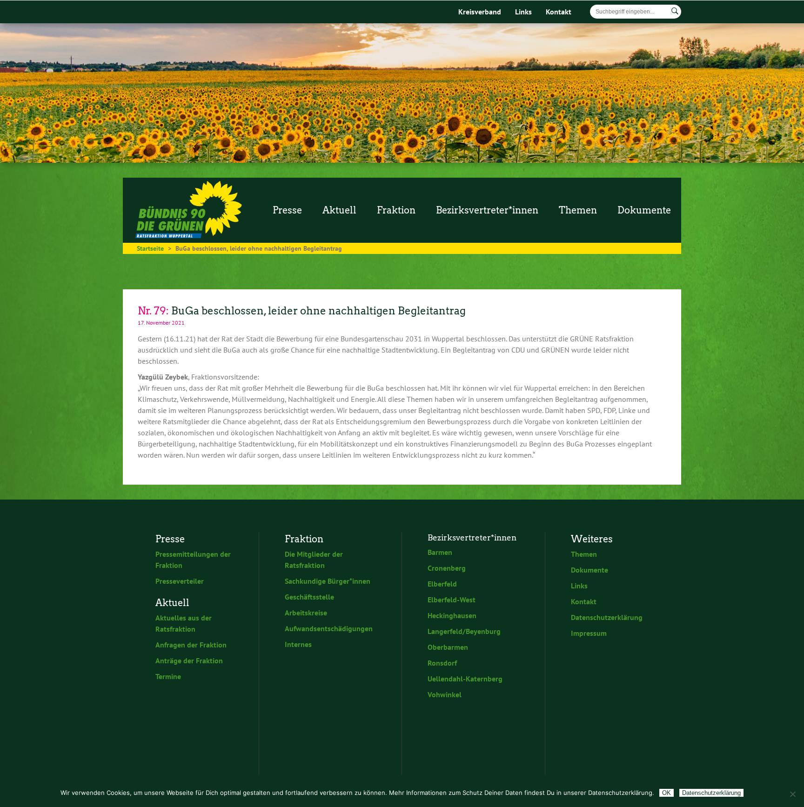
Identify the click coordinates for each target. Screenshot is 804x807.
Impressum (589, 633)
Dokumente (589, 569)
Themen (584, 554)
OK (666, 792)
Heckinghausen (452, 615)
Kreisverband (479, 11)
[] (675, 11)
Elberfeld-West (452, 599)
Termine (168, 676)
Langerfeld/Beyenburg (464, 631)
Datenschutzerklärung (607, 617)
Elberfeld (442, 583)
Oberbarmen (448, 647)
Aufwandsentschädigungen (329, 628)
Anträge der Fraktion (189, 660)
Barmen (440, 552)
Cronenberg (447, 568)
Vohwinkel (445, 694)
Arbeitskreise (306, 612)
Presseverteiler (179, 581)
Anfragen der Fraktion (191, 644)
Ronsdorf (442, 662)
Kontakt (558, 11)
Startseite (150, 248)
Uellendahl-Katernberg (465, 678)
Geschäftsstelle (309, 596)
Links (523, 11)
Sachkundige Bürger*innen (327, 581)
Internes (298, 644)
